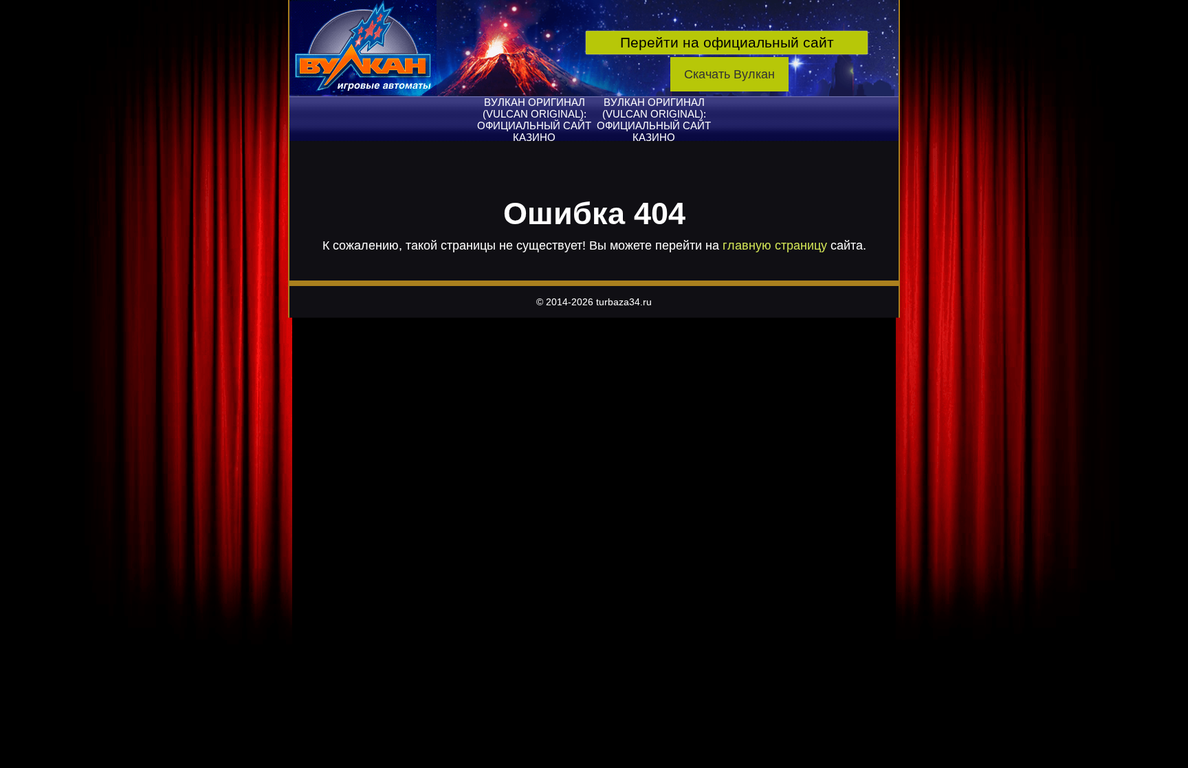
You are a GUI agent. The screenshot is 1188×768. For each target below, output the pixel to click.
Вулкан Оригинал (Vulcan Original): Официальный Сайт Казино (534, 119)
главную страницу (775, 245)
